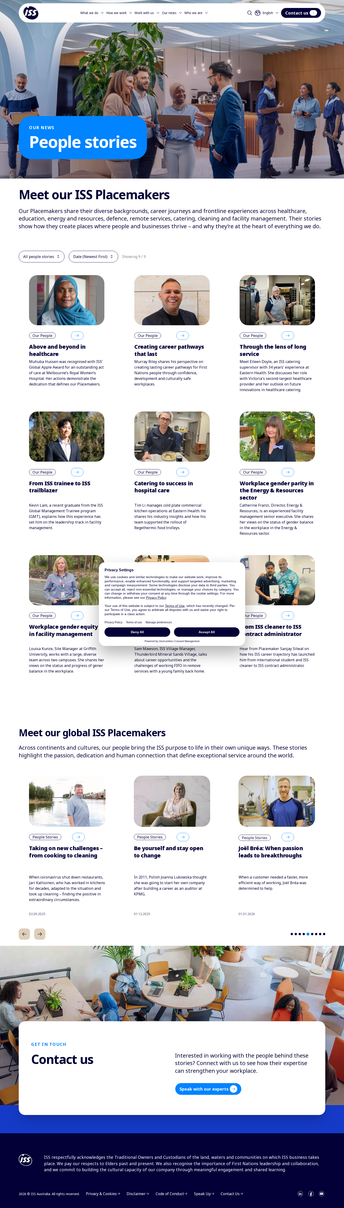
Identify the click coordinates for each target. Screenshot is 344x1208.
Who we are (193, 13)
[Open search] (249, 13)
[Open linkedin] (300, 1193)
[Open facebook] (311, 1193)
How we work (116, 13)
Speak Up (202, 1193)
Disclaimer (136, 1193)
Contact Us (230, 1193)
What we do (89, 13)
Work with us (144, 13)
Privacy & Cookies (101, 1193)
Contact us (296, 13)
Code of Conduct (170, 1193)
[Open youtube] (321, 1193)
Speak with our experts (204, 1089)
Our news (169, 13)
